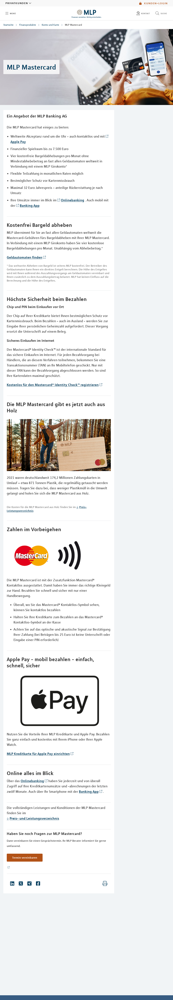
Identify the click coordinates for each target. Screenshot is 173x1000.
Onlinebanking (72, 200)
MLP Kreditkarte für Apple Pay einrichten (38, 754)
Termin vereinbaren (24, 857)
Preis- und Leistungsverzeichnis (34, 818)
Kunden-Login (155, 3)
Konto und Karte (50, 24)
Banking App (30, 205)
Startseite (8, 24)
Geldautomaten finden (24, 257)
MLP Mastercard (73, 24)
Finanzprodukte (27, 24)
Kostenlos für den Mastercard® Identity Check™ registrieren (53, 385)
